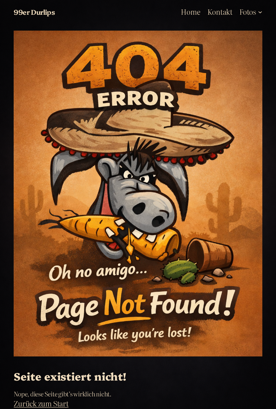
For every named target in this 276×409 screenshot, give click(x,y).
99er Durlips (34, 12)
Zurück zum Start (41, 403)
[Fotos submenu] (260, 12)
